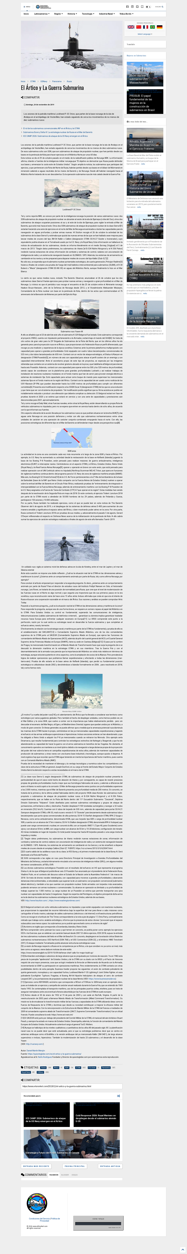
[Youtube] (142, 7)
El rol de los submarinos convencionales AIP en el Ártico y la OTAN (51, 128)
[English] (131, 27)
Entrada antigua (110, 1166)
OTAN (32, 81)
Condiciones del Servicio (39, 1219)
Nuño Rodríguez (45, 1057)
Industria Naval (106, 14)
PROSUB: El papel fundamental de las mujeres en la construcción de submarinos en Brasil (142, 103)
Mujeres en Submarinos (136, 55)
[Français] (145, 27)
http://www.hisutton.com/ (36, 900)
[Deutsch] (159, 27)
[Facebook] (127, 7)
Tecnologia (87, 14)
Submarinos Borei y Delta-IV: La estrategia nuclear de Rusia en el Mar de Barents (57, 132)
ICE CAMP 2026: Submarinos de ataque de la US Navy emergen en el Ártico (55, 136)
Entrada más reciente (36, 1166)
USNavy (44, 81)
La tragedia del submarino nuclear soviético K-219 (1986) (145, 274)
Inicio (26, 14)
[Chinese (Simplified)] (138, 27)
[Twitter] (137, 7)
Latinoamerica (41, 14)
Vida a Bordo (125, 14)
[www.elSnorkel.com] (44, 8)
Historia (71, 14)
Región (57, 14)
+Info (143, 164)
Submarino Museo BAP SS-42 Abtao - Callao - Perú (143, 231)
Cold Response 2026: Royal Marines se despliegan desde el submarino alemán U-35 (96, 1118)
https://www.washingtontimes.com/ (64, 900)
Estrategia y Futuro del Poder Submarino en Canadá (52, 1152)
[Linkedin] (132, 7)
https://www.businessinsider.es (102, 979)
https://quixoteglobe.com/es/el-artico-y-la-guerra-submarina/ (54, 1054)
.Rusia (69, 81)
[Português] (152, 27)
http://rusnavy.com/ (34, 1044)
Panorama (56, 81)
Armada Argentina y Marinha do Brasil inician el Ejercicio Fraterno (144, 145)
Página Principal (75, 1166)
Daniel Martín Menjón (36, 1051)
